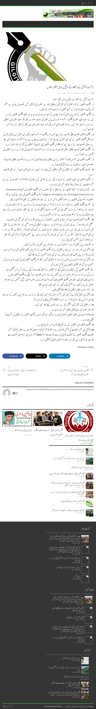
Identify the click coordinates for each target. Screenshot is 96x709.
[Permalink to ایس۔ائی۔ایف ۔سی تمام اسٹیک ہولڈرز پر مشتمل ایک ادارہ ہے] (89, 461)
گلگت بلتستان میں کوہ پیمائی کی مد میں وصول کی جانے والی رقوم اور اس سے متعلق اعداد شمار (67, 493)
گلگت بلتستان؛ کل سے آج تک (75, 617)
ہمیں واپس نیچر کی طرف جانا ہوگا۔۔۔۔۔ (21, 430)
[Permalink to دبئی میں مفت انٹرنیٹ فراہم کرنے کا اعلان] (85, 570)
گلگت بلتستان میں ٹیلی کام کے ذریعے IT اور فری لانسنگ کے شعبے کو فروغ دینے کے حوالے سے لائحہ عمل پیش (68, 484)
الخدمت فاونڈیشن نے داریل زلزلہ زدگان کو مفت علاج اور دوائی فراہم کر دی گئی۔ (21, 370)
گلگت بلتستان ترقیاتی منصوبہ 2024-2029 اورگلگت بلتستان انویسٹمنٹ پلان (66, 474)
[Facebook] (91, 3)
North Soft (57, 706)
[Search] (92, 13)
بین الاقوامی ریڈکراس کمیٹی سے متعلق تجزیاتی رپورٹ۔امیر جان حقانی (64, 559)
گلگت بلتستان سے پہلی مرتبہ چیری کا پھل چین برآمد (72, 501)
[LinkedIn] (85, 3)
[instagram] (82, 3)
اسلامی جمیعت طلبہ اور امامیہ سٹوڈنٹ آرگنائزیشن (82, 467)
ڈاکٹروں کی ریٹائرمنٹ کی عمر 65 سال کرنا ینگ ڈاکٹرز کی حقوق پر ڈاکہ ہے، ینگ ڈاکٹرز (79, 437)
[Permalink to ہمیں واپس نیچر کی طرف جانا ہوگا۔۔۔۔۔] (17, 419)
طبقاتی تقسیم (77, 576)
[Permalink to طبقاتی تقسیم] (85, 579)
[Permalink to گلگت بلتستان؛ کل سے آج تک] (88, 620)
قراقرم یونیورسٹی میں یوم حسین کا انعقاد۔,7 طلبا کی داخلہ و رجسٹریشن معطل (68, 510)
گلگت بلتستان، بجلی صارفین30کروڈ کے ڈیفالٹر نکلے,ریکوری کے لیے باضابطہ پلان (68, 609)
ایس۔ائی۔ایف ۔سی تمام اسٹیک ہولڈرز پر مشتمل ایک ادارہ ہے (69, 458)
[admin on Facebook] (14, 394)
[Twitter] (88, 3)
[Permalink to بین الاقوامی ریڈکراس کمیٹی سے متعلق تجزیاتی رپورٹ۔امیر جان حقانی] (85, 560)
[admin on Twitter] (16, 394)
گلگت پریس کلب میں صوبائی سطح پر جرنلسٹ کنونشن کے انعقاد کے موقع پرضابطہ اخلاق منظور (74, 370)
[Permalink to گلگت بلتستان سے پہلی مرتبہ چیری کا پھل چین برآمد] (89, 504)
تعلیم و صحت (88, 93)
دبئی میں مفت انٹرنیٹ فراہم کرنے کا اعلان (68, 567)
